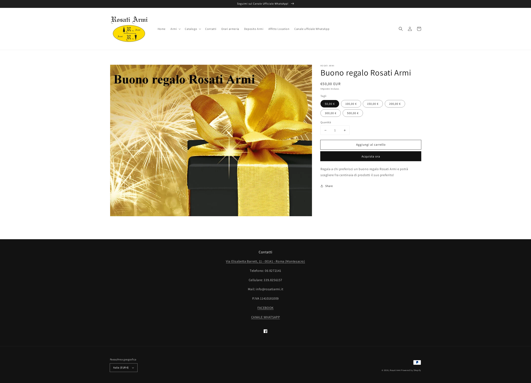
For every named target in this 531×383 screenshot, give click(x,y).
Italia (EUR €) (121, 367)
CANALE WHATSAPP (265, 317)
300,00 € (330, 113)
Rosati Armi (395, 370)
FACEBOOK (265, 308)
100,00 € (351, 104)
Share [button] (329, 186)
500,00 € (353, 113)
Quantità (325, 122)
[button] (175, 28)
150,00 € (373, 104)
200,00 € (395, 104)
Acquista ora (371, 156)
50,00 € (330, 104)
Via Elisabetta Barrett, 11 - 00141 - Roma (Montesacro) (265, 261)
